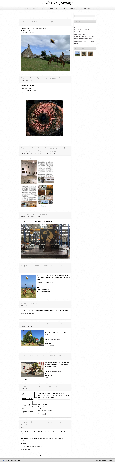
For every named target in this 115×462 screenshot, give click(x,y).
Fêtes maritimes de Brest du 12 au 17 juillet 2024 (40, 22)
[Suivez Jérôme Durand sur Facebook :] (3, 461)
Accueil (27, 8)
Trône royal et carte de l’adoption (34, 214)
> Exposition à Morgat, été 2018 (34, 303)
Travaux (35, 8)
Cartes (23, 153)
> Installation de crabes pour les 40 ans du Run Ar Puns (42, 324)
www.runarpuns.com (55, 339)
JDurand (50, 8)
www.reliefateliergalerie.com (45, 414)
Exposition (24, 80)
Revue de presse (61, 8)
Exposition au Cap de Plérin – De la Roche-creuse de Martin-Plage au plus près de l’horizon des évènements (84, 36)
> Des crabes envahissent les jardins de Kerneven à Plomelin (44, 356)
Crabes (27, 153)
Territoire (31, 80)
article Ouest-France (55, 371)
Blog (42, 8)
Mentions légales (15, 460)
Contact (73, 8)
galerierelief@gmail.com (44, 413)
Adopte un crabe (85, 8)
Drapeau (33, 153)
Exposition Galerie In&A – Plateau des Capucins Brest (42, 78)
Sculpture (46, 153)
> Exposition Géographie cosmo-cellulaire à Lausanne (42, 386)
